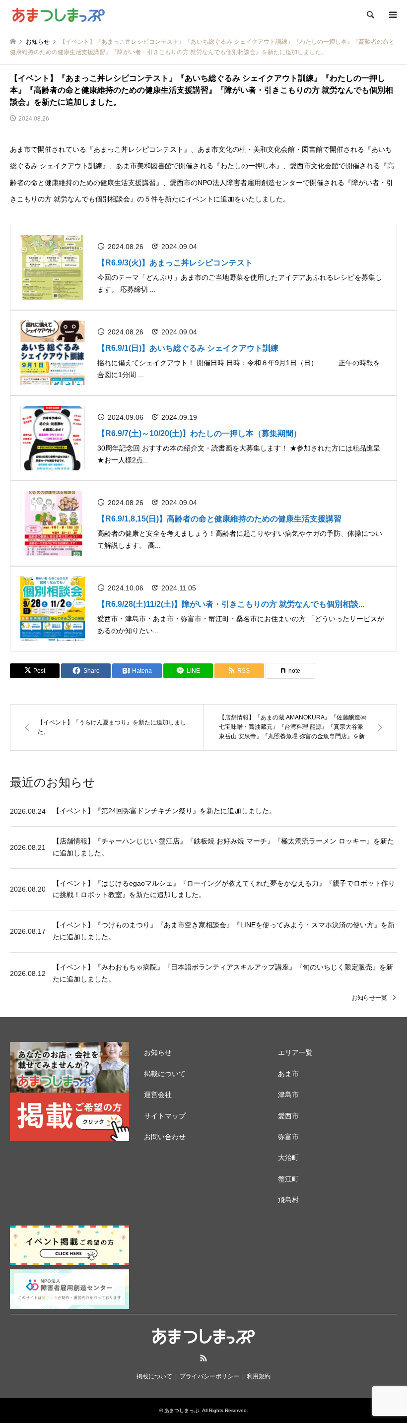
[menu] (392, 15)
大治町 (288, 1158)
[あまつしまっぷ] (58, 14)
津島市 (288, 1095)
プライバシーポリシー (209, 1376)
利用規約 (259, 1376)
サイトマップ (165, 1116)
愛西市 (288, 1116)
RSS (203, 1358)
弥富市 (288, 1137)
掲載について (165, 1074)
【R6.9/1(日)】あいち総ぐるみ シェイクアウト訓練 (187, 348)
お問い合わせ (165, 1137)
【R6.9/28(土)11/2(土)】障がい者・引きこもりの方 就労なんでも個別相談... (230, 604)
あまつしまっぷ (181, 1410)
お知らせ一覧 (369, 997)
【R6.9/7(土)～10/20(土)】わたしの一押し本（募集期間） (199, 433)
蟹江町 (288, 1179)
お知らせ (158, 1052)
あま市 (288, 1074)
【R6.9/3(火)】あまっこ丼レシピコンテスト (175, 263)
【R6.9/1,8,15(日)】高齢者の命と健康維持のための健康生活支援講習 (219, 519)
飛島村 (288, 1200)
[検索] (370, 15)
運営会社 (158, 1095)
